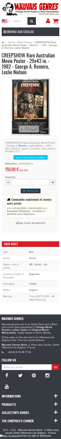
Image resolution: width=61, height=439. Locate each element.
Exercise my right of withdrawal (34, 435)
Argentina (34, 274)
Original (33, 290)
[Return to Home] (3, 42)
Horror (32, 258)
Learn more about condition (30, 157)
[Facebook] (7, 375)
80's (31, 251)
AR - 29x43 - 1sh (38, 264)
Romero (22, 145)
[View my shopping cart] (55, 21)
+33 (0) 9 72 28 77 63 (19, 352)
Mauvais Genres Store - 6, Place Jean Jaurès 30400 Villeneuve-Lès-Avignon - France (32, 431)
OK (55, 367)
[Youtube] (7, 386)
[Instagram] (47, 375)
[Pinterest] (34, 375)
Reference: (11, 163)
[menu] (48, 21)
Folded (33, 283)
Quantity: (10, 177)
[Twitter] (20, 375)
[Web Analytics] (9, 435)
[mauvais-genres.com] (30, 8)
